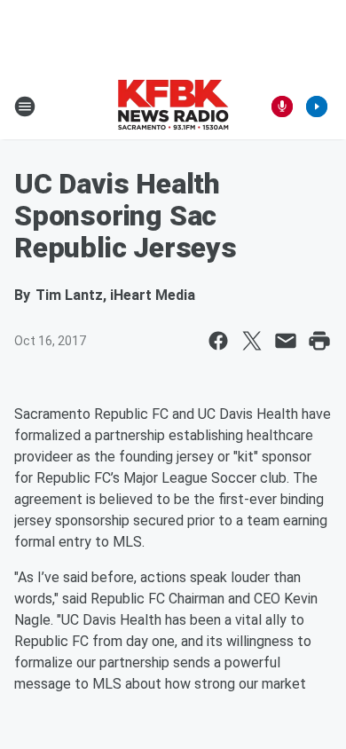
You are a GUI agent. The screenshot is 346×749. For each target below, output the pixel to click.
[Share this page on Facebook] (218, 340)
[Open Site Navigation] (24, 106)
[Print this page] (319, 340)
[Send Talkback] (282, 106)
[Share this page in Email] (285, 340)
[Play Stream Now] (316, 106)
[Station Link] (173, 106)
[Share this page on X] (252, 340)
